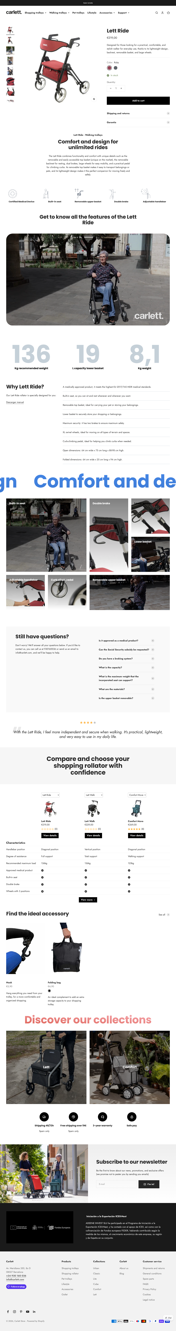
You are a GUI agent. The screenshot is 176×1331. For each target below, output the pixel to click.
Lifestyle (91, 12)
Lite (95, 1278)
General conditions (152, 1273)
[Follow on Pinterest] (21, 1311)
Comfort (97, 1289)
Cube (95, 1284)
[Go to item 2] (10, 40)
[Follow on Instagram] (14, 1311)
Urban (96, 1268)
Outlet (65, 1294)
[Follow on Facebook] (8, 1311)
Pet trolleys (78, 12)
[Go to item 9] (10, 92)
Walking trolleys (58, 12)
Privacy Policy (149, 1289)
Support (122, 12)
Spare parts (148, 1278)
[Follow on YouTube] (27, 1311)
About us (124, 1268)
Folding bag (54, 982)
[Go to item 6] (10, 61)
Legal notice (149, 1299)
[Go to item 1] (10, 30)
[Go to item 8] (10, 81)
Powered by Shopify (35, 1321)
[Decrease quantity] (110, 88)
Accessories (105, 12)
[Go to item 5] (10, 50)
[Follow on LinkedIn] (34, 1311)
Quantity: (111, 82)
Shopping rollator (70, 1273)
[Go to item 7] (10, 71)
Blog (122, 1273)
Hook (9, 982)
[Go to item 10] (10, 102)
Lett (95, 1294)
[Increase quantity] (121, 88)
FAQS (145, 1284)
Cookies (147, 1294)
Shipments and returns (154, 1268)
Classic (96, 1273)
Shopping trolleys (34, 12)
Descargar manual (15, 402)
